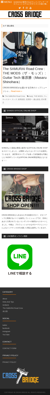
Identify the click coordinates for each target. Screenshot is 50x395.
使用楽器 (21, 99)
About (5, 299)
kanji (31, 96)
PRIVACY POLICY (9, 362)
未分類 (5, 311)
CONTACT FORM (9, 348)
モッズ (14, 99)
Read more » (16, 91)
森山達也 (36, 99)
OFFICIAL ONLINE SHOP (38, 148)
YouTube (6, 335)
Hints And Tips (8, 302)
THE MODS (38, 96)
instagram (6, 331)
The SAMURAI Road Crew (15, 96)
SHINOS (6, 305)
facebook (6, 328)
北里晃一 (29, 99)
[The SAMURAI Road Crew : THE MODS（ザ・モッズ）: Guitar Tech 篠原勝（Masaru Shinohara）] (25, 49)
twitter (5, 325)
